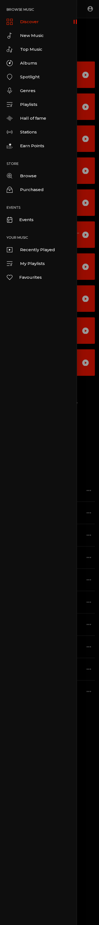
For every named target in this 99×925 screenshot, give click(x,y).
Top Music (31, 49)
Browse (28, 175)
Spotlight (30, 76)
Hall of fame (33, 118)
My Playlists (32, 263)
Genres (27, 90)
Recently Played (37, 249)
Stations (28, 132)
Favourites (30, 277)
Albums (28, 63)
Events (26, 219)
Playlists (28, 104)
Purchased (32, 189)
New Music (32, 35)
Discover (29, 21)
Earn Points (32, 145)
